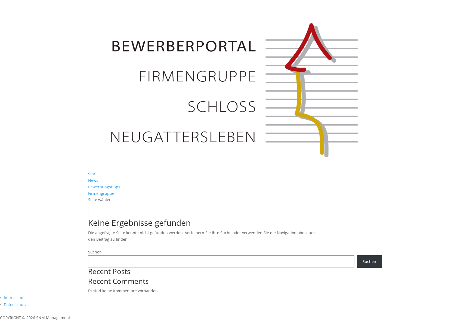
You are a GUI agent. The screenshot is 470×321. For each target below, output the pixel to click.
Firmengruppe (101, 193)
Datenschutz (15, 304)
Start (92, 173)
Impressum (14, 297)
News (93, 180)
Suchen (95, 252)
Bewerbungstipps (104, 186)
